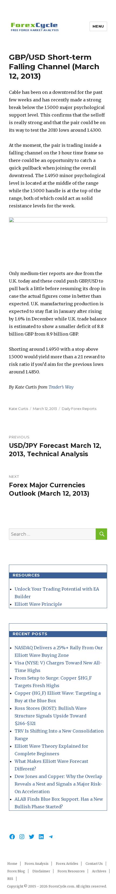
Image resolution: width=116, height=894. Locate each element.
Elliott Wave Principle (38, 604)
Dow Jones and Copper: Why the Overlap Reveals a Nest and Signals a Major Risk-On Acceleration (58, 784)
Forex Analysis (37, 864)
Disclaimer (41, 871)
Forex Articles (67, 864)
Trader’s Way (61, 387)
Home (12, 864)
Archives (99, 871)
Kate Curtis (18, 408)
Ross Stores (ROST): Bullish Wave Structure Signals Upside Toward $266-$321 (51, 716)
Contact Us (94, 864)
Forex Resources (71, 871)
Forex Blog (16, 871)
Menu (98, 26)
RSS (10, 879)
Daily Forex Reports (79, 408)
